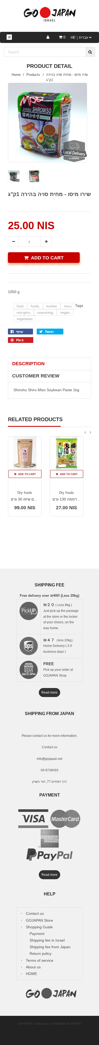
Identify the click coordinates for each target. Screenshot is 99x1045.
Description (28, 363)
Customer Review (35, 375)
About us (33, 967)
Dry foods (24, 493)
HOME (31, 974)
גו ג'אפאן (46, 1023)
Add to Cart (47, 257)
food (20, 306)
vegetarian (24, 319)
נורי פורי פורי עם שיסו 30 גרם (34, 499)
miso (68, 306)
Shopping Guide (39, 927)
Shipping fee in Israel (47, 940)
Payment (37, 933)
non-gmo (24, 313)
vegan (65, 313)
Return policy (40, 953)
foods (35, 306)
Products (33, 75)
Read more (49, 692)
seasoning (45, 313)
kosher (52, 306)
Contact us (49, 747)
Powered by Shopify (67, 1023)
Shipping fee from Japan (50, 947)
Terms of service (39, 960)
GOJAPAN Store (39, 920)
